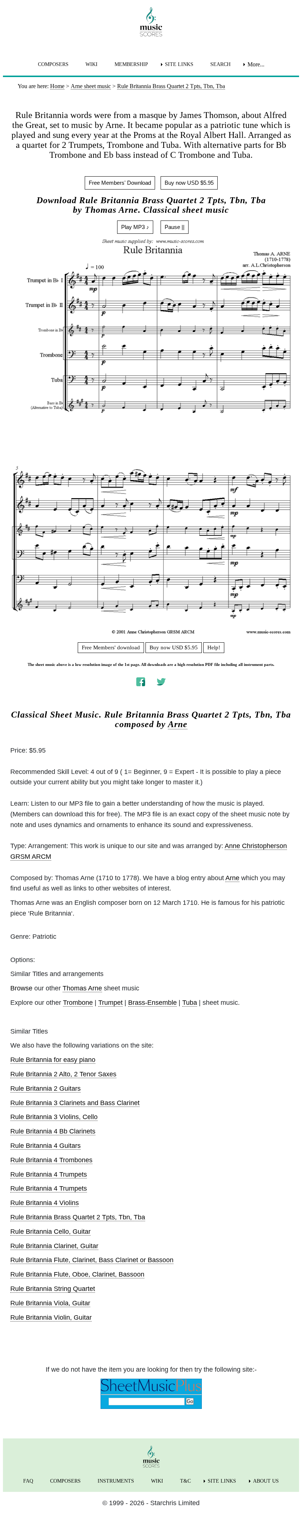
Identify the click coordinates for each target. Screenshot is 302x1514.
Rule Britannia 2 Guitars (45, 1088)
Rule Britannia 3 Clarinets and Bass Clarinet (75, 1103)
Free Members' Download (120, 183)
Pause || (175, 227)
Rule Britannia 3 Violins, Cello (54, 1117)
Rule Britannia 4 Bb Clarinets (52, 1131)
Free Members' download (111, 647)
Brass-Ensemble (152, 1002)
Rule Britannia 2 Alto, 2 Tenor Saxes (63, 1074)
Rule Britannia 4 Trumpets (48, 1174)
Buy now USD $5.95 (189, 183)
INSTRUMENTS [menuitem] (116, 1481)
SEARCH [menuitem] (220, 64)
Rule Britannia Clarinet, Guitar (54, 1246)
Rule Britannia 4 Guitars (45, 1145)
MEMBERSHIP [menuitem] (131, 64)
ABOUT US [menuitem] (266, 1481)
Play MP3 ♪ (135, 227)
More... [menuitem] (255, 64)
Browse (21, 988)
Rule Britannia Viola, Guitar (50, 1303)
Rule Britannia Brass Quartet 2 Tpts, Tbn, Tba (77, 1217)
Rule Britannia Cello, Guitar (50, 1231)
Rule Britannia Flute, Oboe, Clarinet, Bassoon (77, 1274)
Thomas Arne (82, 988)
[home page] (151, 21)
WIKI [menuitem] (91, 64)
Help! (213, 647)
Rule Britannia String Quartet (52, 1288)
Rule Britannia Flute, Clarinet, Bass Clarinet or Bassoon (91, 1260)
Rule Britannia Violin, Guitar (51, 1317)
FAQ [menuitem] (28, 1481)
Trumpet (110, 1002)
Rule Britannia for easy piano (52, 1059)
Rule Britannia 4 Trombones (51, 1160)
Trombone (78, 1002)
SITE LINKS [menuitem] (179, 64)
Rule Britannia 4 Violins (44, 1202)
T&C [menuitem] (185, 1481)
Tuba (189, 1002)
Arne (177, 724)
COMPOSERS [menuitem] (53, 64)
